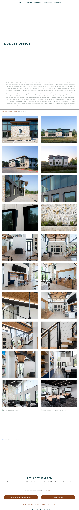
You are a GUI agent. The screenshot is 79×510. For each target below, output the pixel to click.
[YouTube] (47, 508)
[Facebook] (32, 508)
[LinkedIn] (39, 508)
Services (37, 504)
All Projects (5, 111)
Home (24, 504)
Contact (54, 504)
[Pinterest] (43, 508)
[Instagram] (35, 508)
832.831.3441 (51, 490)
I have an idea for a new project (21, 497)
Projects (43, 504)
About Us (30, 504)
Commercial (13, 111)
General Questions (58, 497)
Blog (49, 504)
